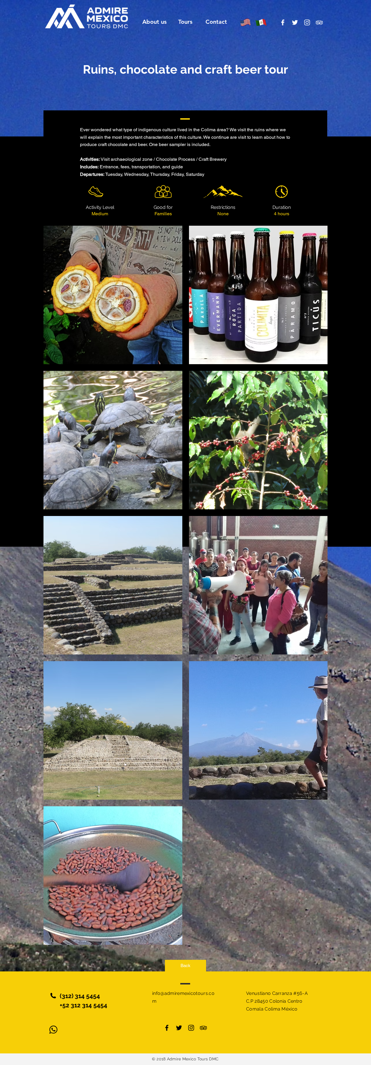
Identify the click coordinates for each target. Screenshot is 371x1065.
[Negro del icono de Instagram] (191, 1028)
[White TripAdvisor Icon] (319, 22)
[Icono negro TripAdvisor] (203, 1028)
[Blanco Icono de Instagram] (307, 22)
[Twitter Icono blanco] (295, 22)
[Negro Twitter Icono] (179, 1028)
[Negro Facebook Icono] (167, 1028)
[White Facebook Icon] (283, 22)
